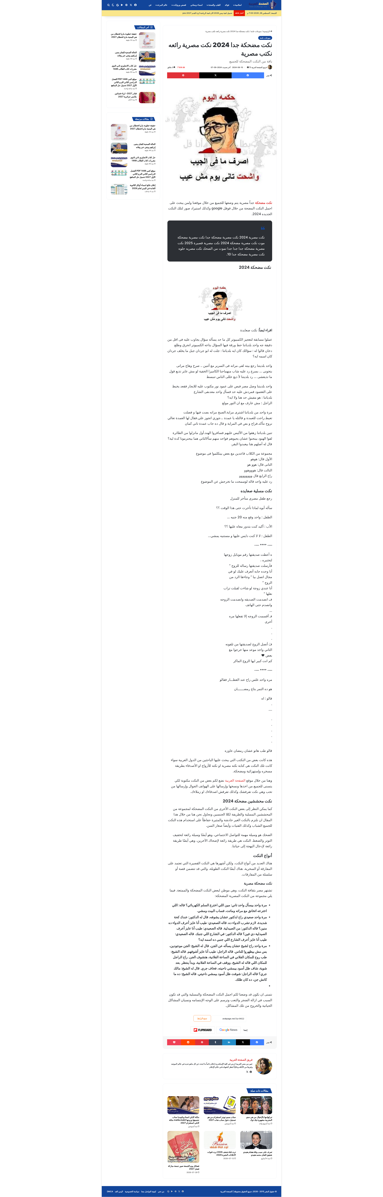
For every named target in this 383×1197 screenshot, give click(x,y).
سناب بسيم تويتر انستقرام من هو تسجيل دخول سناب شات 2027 (222, 1118)
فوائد (227, 5)
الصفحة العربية (235, 780)
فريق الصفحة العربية (259, 67)
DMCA (110, 1191)
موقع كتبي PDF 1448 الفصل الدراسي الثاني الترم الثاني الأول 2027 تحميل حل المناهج (124, 82)
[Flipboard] (203, 1030)
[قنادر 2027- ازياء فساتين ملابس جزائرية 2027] (147, 97)
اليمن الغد (119, 1191)
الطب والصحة (214, 5)
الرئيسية (266, 31)
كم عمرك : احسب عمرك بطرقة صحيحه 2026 (213, 13)
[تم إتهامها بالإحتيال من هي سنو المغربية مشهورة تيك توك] (256, 1105)
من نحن (161, 1191)
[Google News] (228, 1030)
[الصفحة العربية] (263, 5)
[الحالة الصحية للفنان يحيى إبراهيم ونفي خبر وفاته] (147, 56)
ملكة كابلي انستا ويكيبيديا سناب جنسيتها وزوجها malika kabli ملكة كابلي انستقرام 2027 (184, 1120)
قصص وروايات (179, 5)
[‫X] (247, 1072)
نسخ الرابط (202, 1018)
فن (150, 5)
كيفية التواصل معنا (148, 1191)
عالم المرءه (162, 5)
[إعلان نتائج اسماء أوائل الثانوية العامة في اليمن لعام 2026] (119, 189)
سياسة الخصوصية (132, 1191)
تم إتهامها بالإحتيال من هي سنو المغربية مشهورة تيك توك (259, 1118)
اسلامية (238, 5)
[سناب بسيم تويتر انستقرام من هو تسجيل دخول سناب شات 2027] (220, 1105)
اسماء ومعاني (196, 5)
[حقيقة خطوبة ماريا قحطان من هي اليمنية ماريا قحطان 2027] (147, 40)
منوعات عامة (256, 31)
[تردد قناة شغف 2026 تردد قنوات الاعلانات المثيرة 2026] (220, 1140)
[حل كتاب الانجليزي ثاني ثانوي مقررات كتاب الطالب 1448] (147, 69)
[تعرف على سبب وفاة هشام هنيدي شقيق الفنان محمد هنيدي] (256, 1140)
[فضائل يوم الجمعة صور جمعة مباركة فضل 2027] (183, 1147)
